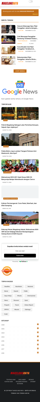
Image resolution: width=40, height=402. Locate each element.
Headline (7, 286)
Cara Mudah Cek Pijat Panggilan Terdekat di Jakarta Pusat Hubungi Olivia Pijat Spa (26, 48)
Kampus (6, 224)
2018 (20, 345)
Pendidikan (7, 172)
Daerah (16, 291)
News (6, 300)
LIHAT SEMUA (20, 71)
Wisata (19, 295)
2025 (19, 329)
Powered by (15, 261)
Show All (35, 14)
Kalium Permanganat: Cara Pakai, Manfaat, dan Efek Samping (19, 204)
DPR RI (6, 309)
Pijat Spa (20, 30)
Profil (5, 314)
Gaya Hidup (8, 295)
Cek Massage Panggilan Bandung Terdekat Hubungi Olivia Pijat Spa (27, 38)
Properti (6, 305)
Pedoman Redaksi (21, 381)
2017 (20, 349)
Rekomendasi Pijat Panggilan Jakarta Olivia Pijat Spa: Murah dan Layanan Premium (26, 58)
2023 (19, 337)
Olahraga (27, 309)
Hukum (6, 146)
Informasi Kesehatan (10, 198)
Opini (5, 120)
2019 (20, 341)
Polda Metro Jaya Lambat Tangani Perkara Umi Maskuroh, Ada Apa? (18, 152)
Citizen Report (28, 305)
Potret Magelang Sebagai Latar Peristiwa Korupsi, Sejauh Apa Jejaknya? (20, 126)
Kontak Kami (9, 381)
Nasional (30, 286)
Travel (17, 305)
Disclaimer (22, 379)
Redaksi (31, 379)
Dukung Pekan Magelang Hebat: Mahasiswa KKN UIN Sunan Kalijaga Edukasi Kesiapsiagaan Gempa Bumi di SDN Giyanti (19, 232)
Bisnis (6, 291)
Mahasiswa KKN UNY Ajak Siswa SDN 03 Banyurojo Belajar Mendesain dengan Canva (18, 178)
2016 (20, 353)
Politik (26, 291)
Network (20, 383)
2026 (19, 325)
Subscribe (20, 255)
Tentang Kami (10, 379)
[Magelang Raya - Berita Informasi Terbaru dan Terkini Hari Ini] (9, 4)
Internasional (31, 295)
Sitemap (32, 381)
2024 (20, 333)
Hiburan (16, 309)
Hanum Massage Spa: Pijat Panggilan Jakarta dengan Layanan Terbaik (27, 27)
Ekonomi (16, 300)
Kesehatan (18, 286)
